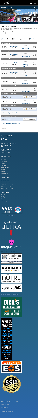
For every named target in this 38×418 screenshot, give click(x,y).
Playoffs (32, 39)
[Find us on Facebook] (1, 139)
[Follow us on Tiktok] (8, 139)
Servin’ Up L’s (26, 83)
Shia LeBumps (26, 56)
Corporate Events (5, 182)
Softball (3, 171)
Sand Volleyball (7, 7)
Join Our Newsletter (6, 186)
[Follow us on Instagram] (3, 139)
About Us (3, 195)
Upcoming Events (5, 180)
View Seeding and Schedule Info (11, 113)
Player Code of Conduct (7, 184)
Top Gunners (26, 91)
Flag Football (4, 161)
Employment (4, 197)
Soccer (3, 169)
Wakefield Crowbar (14, 46)
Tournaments (4, 173)
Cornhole (3, 159)
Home (4, 39)
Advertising (4, 201)
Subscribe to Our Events (7, 188)
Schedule (16, 39)
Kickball (3, 163)
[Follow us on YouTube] (6, 139)
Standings (24, 39)
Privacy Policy (4, 407)
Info (10, 39)
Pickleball (3, 165)
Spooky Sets (25, 48)
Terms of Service (5, 404)
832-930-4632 (7, 146)
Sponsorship (4, 199)
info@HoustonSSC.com (10, 143)
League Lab (10, 411)
